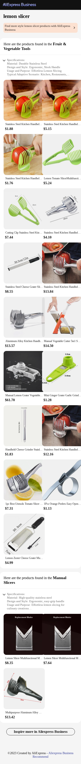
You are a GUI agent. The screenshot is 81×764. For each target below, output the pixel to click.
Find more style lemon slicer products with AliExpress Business (37, 27)
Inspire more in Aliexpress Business (41, 732)
